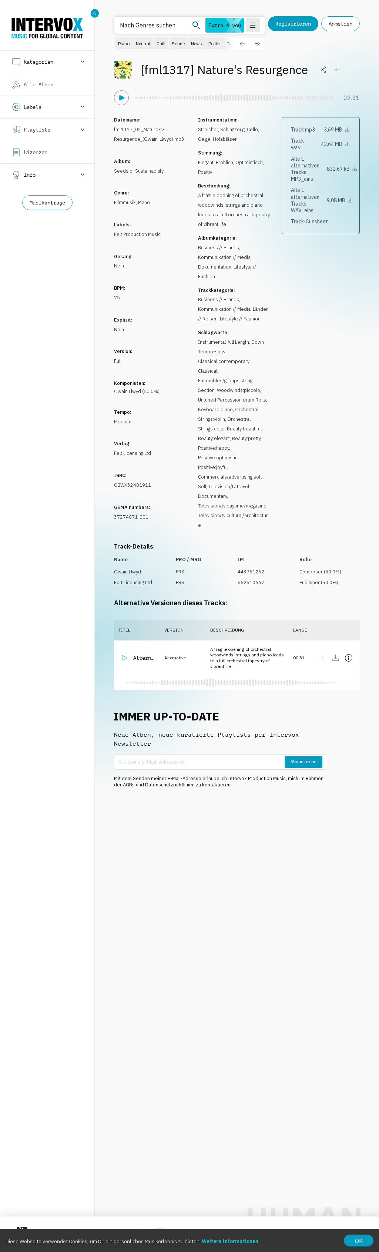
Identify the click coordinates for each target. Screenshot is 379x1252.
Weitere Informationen (230, 1241)
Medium (122, 422)
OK (359, 1241)
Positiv (205, 172)
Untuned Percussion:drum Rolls (232, 400)
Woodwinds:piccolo (238, 390)
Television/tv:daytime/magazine (232, 506)
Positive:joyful (213, 467)
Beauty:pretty (246, 438)
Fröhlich (224, 162)
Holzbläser (225, 139)
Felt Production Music (137, 234)
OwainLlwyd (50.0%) (137, 391)
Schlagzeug (232, 129)
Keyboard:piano (215, 409)
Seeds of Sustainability (139, 171)
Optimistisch (249, 162)
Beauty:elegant (214, 438)
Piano (144, 202)
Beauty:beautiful (244, 429)
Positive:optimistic (218, 457)
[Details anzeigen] (348, 658)
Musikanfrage (47, 203)
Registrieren (293, 24)
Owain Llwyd (127, 572)
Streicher (208, 129)
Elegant (206, 162)
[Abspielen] (121, 97)
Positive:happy (213, 448)
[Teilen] (323, 69)
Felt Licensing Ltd (132, 453)
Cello (252, 129)
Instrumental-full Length (223, 342)
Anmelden (340, 24)
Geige (204, 139)
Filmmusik (125, 202)
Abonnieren (303, 761)
